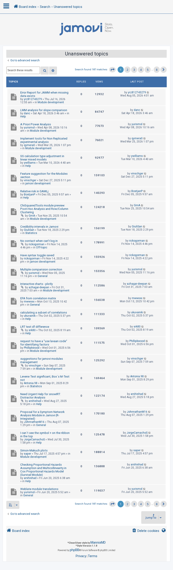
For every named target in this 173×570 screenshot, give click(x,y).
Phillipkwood (31, 347)
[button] (112, 69)
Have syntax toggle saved (37, 255)
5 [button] (147, 70)
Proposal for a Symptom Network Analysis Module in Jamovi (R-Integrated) (42, 415)
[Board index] (86, 29)
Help (23, 116)
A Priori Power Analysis (35, 124)
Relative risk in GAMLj (34, 191)
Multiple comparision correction (41, 269)
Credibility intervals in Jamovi (39, 226)
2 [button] (127, 70)
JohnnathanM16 (34, 421)
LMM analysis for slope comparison (43, 110)
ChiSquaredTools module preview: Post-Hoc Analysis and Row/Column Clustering (44, 209)
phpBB (74, 550)
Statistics (31, 233)
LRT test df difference (34, 326)
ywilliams (30, 162)
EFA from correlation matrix (38, 298)
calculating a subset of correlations (43, 312)
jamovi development (38, 183)
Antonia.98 (30, 383)
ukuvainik (30, 315)
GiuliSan (29, 229)
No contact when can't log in (39, 241)
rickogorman (36, 244)
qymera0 (29, 145)
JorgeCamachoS (34, 439)
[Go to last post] (148, 92)
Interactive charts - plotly (36, 284)
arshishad (35, 401)
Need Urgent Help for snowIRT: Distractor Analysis (40, 395)
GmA (32, 215)
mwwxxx (29, 301)
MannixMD (98, 542)
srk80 (32, 330)
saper (27, 453)
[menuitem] (145, 531)
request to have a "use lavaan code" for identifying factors (43, 342)
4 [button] (141, 70)
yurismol (29, 127)
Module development (51, 102)
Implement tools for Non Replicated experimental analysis (43, 140)
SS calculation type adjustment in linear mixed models (42, 157)
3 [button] (134, 70)
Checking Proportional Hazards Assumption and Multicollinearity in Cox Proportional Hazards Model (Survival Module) (43, 469)
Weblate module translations (39, 489)
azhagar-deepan (39, 287)
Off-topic (41, 247)
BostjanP (29, 194)
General (43, 276)
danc (27, 113)
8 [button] (156, 70)
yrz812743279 (33, 99)
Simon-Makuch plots (34, 450)
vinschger (30, 180)
